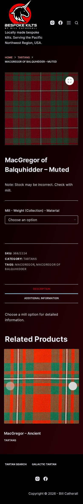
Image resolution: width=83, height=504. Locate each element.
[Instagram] (52, 23)
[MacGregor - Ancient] (41, 386)
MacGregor (24, 264)
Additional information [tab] (41, 298)
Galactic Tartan (44, 464)
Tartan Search (16, 464)
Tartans (30, 258)
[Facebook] (60, 23)
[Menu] (69, 23)
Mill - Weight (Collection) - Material (32, 211)
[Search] (76, 22)
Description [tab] (41, 288)
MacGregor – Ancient (22, 433)
